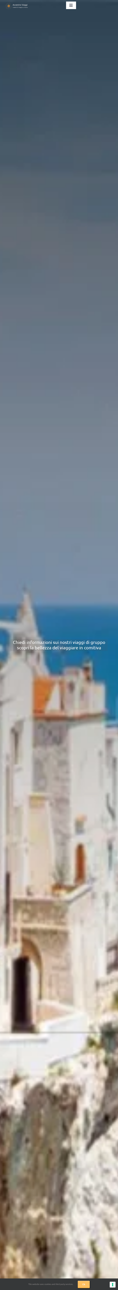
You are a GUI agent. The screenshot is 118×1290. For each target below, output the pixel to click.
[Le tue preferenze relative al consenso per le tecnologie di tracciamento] (113, 1285)
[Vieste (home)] (59, 645)
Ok (83, 1284)
